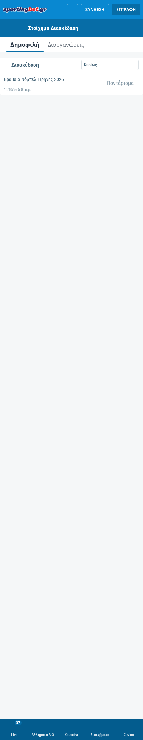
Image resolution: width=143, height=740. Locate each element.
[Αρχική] (26, 10)
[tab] (25, 44)
